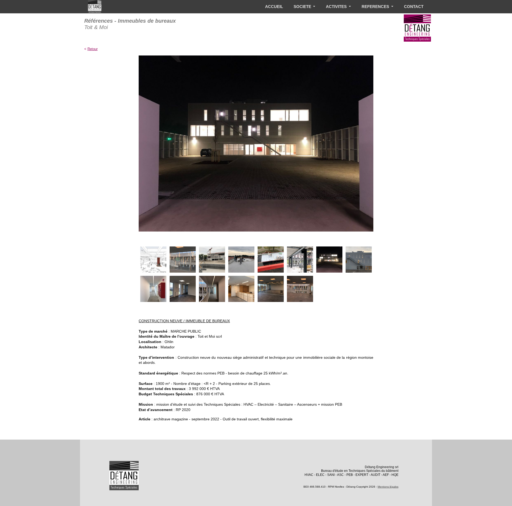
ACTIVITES (337, 6)
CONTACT (413, 6)
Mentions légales (388, 486)
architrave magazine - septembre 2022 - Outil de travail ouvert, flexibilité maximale (223, 419)
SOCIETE (303, 6)
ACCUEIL (274, 6)
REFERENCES (376, 6)
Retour (92, 49)
